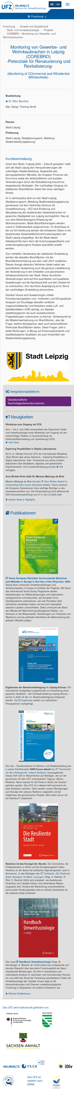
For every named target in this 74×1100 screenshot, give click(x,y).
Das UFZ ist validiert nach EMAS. (34, 1080)
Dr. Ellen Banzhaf (18, 101)
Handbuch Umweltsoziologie (35, 961)
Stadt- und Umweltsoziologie (23, 30)
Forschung (37, 16)
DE (52, 4)
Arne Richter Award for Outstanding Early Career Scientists (36, 483)
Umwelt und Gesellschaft (34, 26)
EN (58, 4)
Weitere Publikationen (19, 993)
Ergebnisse (27, 700)
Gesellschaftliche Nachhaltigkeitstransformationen (26, 401)
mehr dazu (13, 442)
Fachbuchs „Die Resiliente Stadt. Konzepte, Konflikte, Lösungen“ (38, 875)
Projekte (48, 30)
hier (61, 466)
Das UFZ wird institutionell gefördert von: (26, 1007)
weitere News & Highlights (21, 499)
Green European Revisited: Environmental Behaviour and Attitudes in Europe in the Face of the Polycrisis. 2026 (38, 580)
